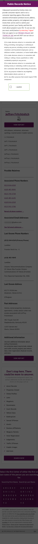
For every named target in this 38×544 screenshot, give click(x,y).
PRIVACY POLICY (24, 33)
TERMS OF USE (8, 35)
